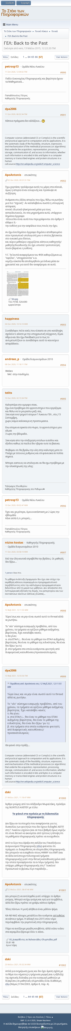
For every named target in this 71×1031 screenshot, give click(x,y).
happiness (12, 319)
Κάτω (5, 57)
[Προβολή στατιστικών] (47, 1027)
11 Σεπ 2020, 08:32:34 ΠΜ (16, 114)
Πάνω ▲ (49, 1017)
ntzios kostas (14, 542)
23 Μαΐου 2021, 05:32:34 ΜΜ (18, 964)
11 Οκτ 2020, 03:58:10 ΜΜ (16, 551)
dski (8, 792)
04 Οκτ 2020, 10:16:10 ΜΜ (16, 324)
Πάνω (5, 997)
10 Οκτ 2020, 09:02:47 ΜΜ (16, 505)
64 (29, 57)
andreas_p (12, 359)
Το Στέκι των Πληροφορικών (15, 12)
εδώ (39, 846)
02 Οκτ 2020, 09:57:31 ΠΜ (19, 180)
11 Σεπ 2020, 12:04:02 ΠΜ (16, 71)
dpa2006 (10, 109)
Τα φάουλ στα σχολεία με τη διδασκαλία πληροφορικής (35, 815)
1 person (9, 572)
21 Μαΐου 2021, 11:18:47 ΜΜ (18, 797)
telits (8, 393)
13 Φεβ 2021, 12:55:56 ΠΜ (16, 675)
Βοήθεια (21, 1017)
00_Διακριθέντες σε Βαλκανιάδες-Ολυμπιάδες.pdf (33, 939)
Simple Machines (44, 1020)
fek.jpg (14, 299)
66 (36, 57)
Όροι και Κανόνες (36, 1017)
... (26, 57)
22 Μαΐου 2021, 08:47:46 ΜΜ (20, 889)
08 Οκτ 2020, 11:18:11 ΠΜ (16, 364)
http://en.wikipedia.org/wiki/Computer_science (38, 164)
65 (32, 57)
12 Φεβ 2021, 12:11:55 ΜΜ (16, 610)
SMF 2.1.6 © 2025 (28, 1020)
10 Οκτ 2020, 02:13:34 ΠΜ (16, 398)
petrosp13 (12, 66)
